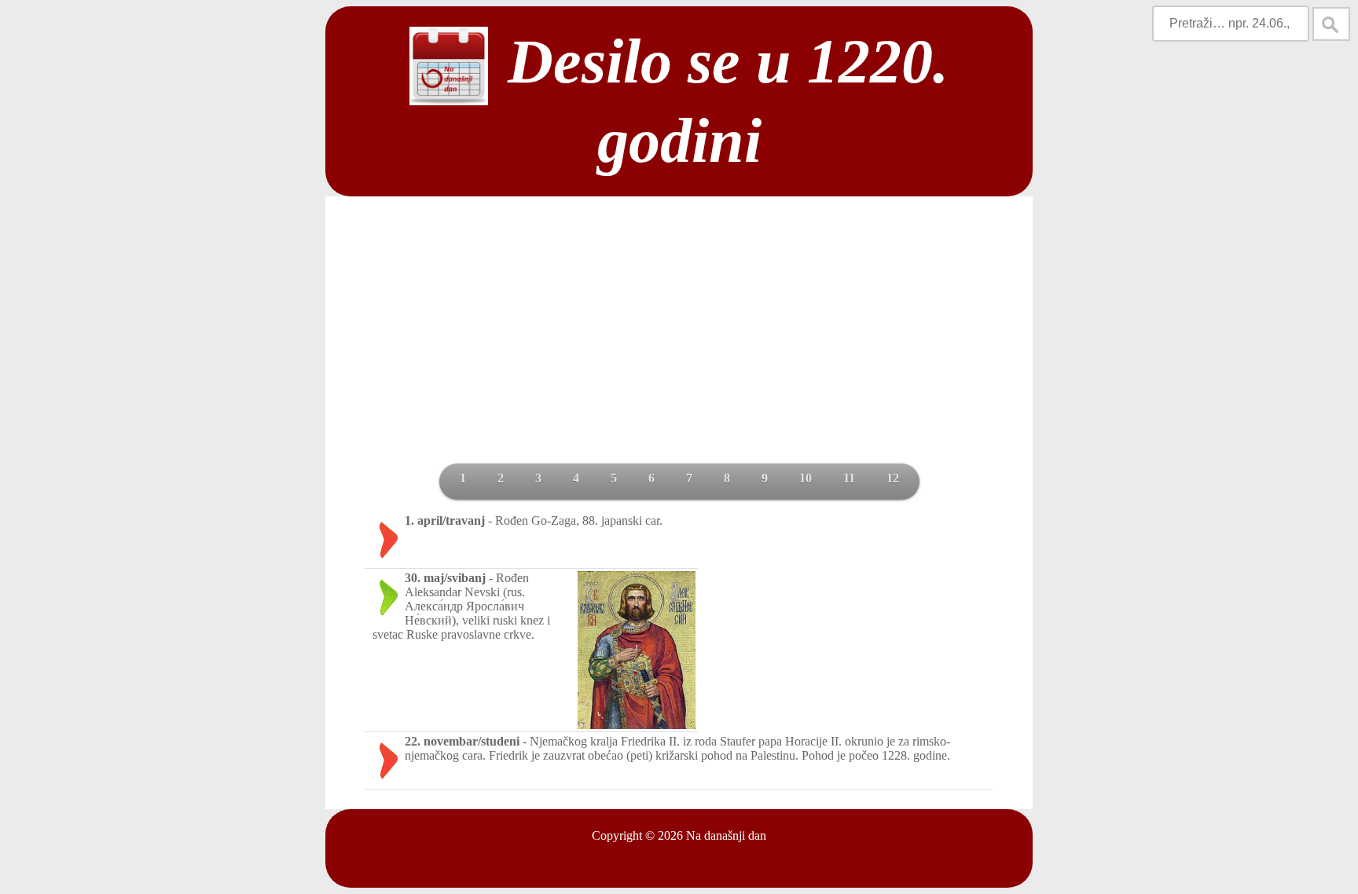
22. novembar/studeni (462, 741)
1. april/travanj (445, 520)
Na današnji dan (726, 835)
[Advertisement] (679, 346)
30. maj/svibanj (445, 577)
